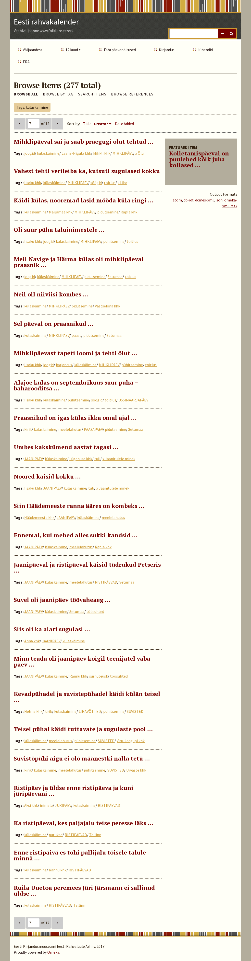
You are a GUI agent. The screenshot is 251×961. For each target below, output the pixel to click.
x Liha (122, 182)
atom (177, 200)
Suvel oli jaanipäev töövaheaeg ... (62, 600)
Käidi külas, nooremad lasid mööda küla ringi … (83, 200)
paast (76, 335)
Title (87, 123)
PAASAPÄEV (93, 429)
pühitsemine (114, 241)
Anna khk (32, 640)
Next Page (57, 123)
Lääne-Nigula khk (76, 153)
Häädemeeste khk (39, 517)
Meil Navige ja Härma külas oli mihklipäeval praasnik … (79, 262)
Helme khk (33, 711)
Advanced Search (222, 33)
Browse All (26, 94)
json (219, 200)
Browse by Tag (58, 94)
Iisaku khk (32, 182)
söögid (96, 182)
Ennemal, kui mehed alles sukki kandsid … (76, 535)
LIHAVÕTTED (90, 711)
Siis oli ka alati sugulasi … (52, 629)
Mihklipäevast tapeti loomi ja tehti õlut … (75, 353)
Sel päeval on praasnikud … (53, 324)
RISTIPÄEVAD (106, 582)
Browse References (132, 94)
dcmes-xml (204, 200)
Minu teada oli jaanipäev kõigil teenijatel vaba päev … (82, 661)
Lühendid (205, 49)
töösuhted (95, 611)
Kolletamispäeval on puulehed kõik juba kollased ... (199, 159)
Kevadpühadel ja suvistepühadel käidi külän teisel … (87, 696)
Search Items (92, 94)
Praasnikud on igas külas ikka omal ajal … (75, 418)
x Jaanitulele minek (118, 458)
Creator (101, 123)
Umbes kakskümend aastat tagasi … (66, 447)
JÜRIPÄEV (63, 805)
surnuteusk (98, 676)
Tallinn (95, 834)
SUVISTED (135, 711)
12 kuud (71, 49)
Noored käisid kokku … (47, 476)
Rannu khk (78, 676)
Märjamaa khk (60, 212)
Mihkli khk (101, 153)
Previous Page (19, 123)
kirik (28, 429)
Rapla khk (129, 212)
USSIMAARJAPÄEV (133, 400)
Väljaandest (32, 49)
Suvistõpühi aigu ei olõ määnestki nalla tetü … (82, 758)
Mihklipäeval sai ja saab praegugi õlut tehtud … (83, 141)
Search (231, 33)
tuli (97, 458)
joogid (29, 153)
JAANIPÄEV (33, 458)
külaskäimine (48, 153)
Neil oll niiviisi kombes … (51, 294)
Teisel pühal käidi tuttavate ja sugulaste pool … (83, 729)
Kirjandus (167, 49)
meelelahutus (70, 429)
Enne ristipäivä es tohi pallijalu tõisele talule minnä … (80, 855)
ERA (26, 61)
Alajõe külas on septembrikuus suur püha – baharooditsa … (76, 385)
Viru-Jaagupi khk (131, 740)
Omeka (53, 952)
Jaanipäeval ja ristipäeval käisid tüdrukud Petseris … (87, 567)
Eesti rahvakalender (46, 22)
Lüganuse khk (80, 458)
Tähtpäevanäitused (119, 49)
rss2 (233, 205)
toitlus (109, 182)
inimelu (46, 805)
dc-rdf (188, 200)
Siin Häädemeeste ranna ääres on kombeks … (79, 506)
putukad (56, 834)
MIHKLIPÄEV (123, 153)
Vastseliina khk (107, 306)
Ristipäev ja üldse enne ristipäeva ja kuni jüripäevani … (73, 790)
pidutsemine (107, 212)
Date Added (124, 123)
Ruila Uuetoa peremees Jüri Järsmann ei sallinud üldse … (84, 890)
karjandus (64, 364)
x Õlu (139, 153)
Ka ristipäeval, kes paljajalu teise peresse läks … (83, 823)
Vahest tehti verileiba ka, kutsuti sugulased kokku (87, 171)
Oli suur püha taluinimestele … (59, 230)
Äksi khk (31, 805)
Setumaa (115, 276)
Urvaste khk (136, 770)
